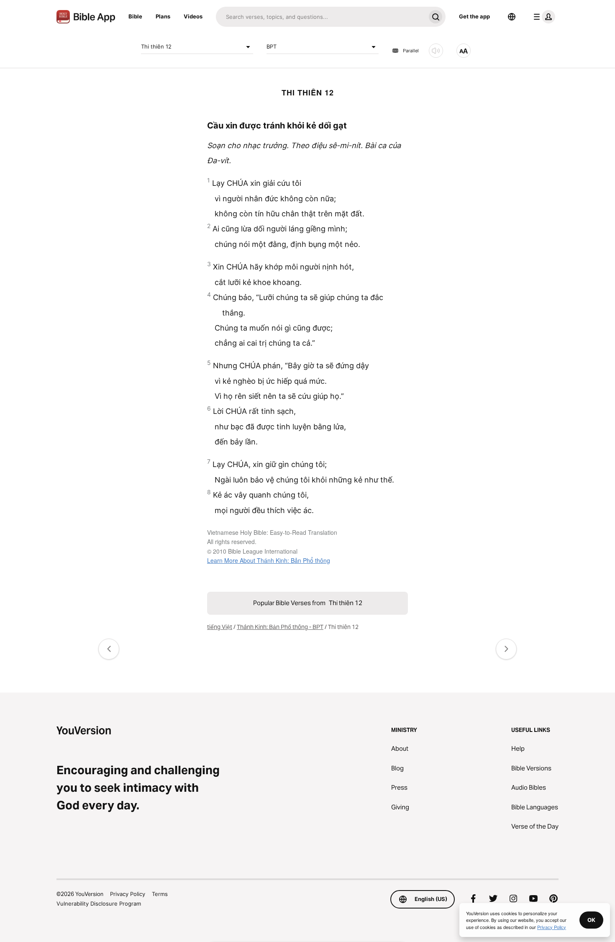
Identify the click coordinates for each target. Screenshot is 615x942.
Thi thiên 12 (156, 46)
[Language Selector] (511, 16)
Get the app (474, 16)
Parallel (411, 51)
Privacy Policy (127, 894)
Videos (193, 16)
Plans (163, 16)
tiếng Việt (219, 627)
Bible (135, 16)
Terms (160, 894)
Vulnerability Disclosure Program (98, 903)
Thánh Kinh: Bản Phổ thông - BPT (280, 627)
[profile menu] (543, 16)
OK (591, 919)
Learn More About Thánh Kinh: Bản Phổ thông (268, 560)
